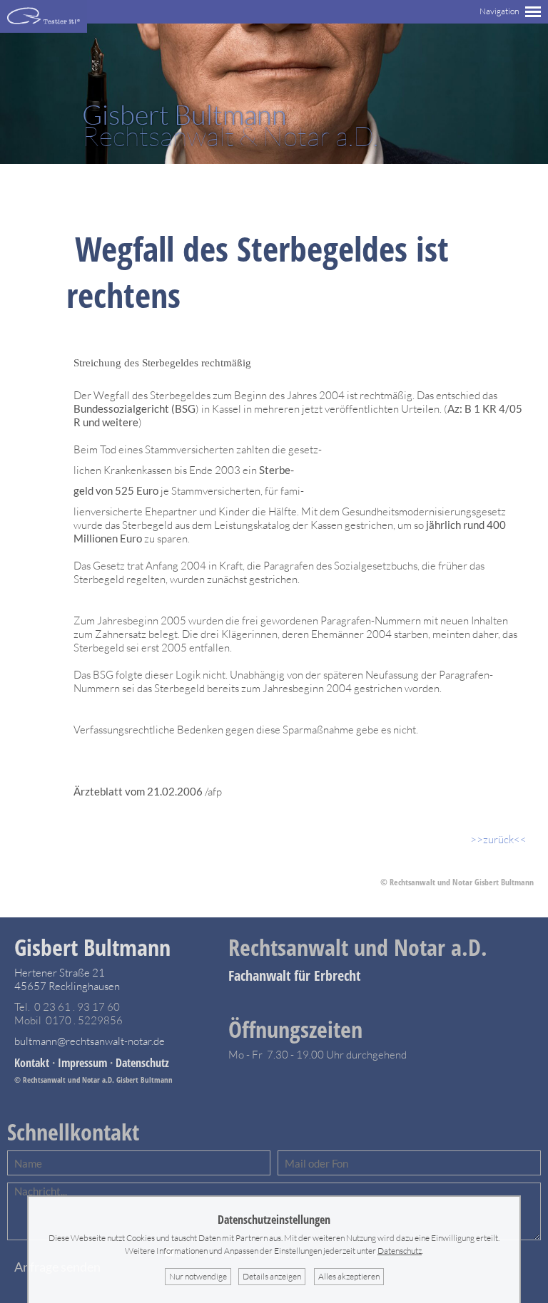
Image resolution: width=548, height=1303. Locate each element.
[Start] (43, 29)
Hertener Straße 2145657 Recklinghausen (67, 979)
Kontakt (31, 1063)
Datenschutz (142, 1063)
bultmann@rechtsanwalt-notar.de (89, 1041)
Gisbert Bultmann (92, 947)
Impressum (82, 1063)
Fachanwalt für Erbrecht (294, 975)
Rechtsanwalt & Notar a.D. (230, 125)
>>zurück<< (498, 839)
